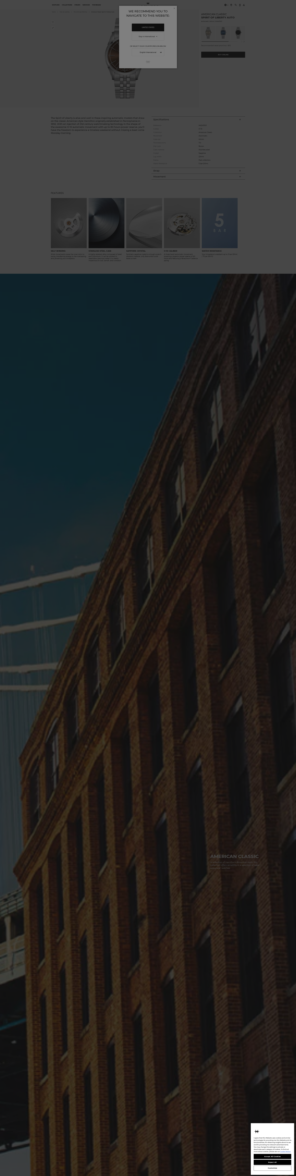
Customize (272, 1168)
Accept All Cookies (272, 1156)
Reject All (272, 1162)
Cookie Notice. (285, 1151)
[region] (272, 1149)
